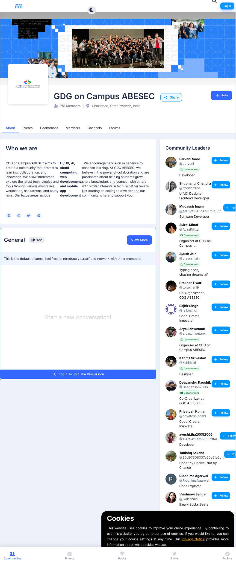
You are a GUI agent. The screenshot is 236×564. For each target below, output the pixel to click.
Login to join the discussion (81, 374)
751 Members (70, 106)
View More (139, 240)
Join (224, 95)
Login (227, 6)
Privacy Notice (193, 539)
